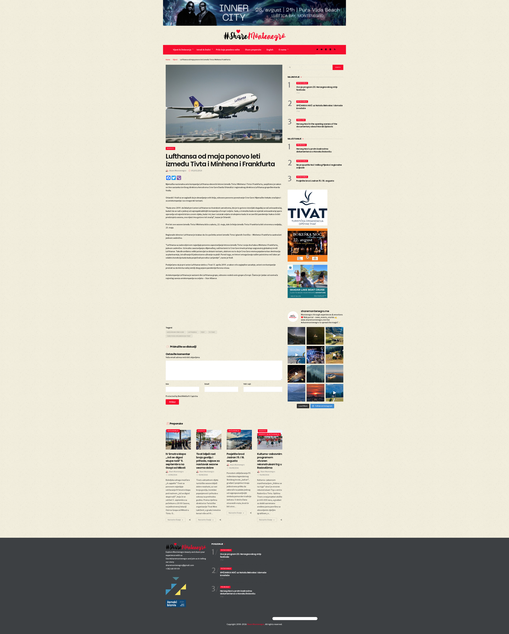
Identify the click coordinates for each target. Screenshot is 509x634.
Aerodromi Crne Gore (175, 332)
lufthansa (192, 332)
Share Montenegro (255, 624)
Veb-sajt (247, 384)
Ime (167, 384)
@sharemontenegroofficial (284, 618)
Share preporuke (253, 49)
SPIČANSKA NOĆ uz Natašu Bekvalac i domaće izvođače (319, 107)
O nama (282, 49)
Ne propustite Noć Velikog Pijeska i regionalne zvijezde (319, 166)
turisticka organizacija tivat (178, 336)
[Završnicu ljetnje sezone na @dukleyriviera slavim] (315, 355)
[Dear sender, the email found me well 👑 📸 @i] (296, 393)
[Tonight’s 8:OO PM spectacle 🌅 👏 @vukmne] (315, 393)
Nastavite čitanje (174, 520)
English (270, 49)
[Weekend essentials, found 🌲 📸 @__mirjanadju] (315, 374)
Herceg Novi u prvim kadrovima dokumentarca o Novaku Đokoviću (314, 150)
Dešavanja (173, 431)
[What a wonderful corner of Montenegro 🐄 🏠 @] (334, 355)
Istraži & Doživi (204, 49)
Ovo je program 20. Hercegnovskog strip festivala (316, 88)
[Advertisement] (224, 302)
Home (168, 60)
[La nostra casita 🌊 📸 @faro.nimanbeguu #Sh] (296, 355)
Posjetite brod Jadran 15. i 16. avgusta (315, 180)
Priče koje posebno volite (228, 49)
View (177, 440)
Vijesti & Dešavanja (182, 49)
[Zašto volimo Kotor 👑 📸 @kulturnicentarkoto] (296, 374)
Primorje (301, 145)
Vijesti (175, 60)
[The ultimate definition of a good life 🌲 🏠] (334, 393)
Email (207, 384)
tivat (203, 332)
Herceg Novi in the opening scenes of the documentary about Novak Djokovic (316, 125)
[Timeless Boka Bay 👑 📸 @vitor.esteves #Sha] (315, 336)
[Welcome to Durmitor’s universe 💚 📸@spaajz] (334, 336)
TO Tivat (212, 332)
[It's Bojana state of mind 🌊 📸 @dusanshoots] (334, 374)
